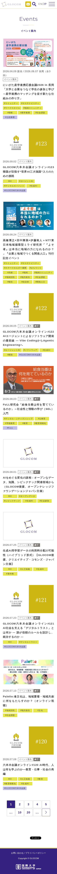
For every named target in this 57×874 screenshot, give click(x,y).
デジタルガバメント (14, 186)
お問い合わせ (17, 853)
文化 (41, 710)
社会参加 (45, 501)
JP (45, 4)
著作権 (11, 574)
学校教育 (11, 423)
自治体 (26, 282)
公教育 (42, 419)
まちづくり (36, 268)
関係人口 (41, 282)
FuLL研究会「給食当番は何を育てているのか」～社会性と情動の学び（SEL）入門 (28, 409)
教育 (26, 423)
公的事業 (11, 117)
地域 (26, 272)
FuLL (10, 428)
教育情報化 (41, 423)
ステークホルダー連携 (15, 268)
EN (40, 4)
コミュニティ (11, 103)
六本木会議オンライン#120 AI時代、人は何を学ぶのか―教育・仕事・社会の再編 (28, 769)
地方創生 (26, 277)
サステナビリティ (31, 103)
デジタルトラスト (29, 642)
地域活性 (11, 277)
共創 (11, 272)
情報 (11, 113)
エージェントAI (12, 350)
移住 (11, 282)
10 (20, 812)
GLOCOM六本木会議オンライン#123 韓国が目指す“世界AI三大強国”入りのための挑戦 (28, 171)
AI (11, 181)
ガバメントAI (27, 181)
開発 (11, 355)
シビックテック (12, 501)
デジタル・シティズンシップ (19, 419)
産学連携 (26, 113)
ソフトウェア (31, 350)
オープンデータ (28, 496)
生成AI (34, 186)
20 (28, 812)
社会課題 (41, 113)
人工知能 (26, 569)
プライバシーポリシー (35, 853)
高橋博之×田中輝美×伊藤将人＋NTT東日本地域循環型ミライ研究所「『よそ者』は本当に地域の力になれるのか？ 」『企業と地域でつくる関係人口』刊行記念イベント (28, 249)
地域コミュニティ (33, 108)
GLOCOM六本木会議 (15, 190)
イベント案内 (10, 79)
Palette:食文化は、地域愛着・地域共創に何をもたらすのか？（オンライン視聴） (28, 701)
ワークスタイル (12, 108)
